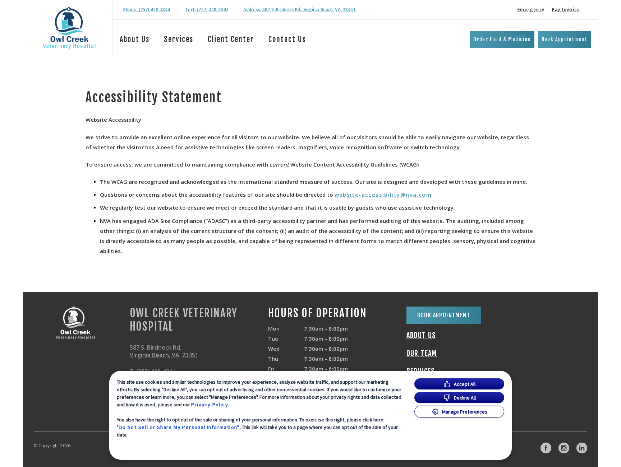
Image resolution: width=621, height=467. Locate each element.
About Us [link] (421, 335)
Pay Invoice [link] (566, 9)
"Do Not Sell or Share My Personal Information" (178, 427)
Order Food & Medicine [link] (501, 39)
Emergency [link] (531, 9)
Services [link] (178, 39)
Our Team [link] (421, 353)
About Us (135, 39)
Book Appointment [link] (564, 39)
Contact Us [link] (287, 39)
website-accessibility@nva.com (383, 194)
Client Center (231, 39)
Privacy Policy (209, 404)
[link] (69, 28)
